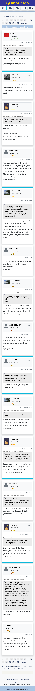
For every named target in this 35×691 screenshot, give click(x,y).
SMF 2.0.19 (9, 679)
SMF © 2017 (16, 679)
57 (11, 20)
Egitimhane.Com (12, 689)
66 (10, 23)
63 (31, 20)
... (9, 20)
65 (6, 23)
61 (25, 20)
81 (18, 23)
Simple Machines (24, 679)
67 (13, 23)
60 (21, 20)
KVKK (26, 689)
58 (15, 20)
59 (18, 20)
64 (3, 23)
